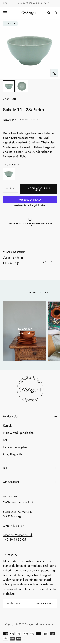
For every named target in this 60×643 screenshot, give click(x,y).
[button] (5, 12)
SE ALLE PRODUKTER (40, 292)
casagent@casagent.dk (17, 535)
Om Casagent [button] (11, 481)
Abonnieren (45, 603)
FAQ (6, 440)
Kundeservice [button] (10, 416)
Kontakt (7, 425)
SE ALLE (47, 262)
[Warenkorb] (55, 13)
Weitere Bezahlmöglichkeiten (30, 205)
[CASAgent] (30, 389)
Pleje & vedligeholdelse (18, 432)
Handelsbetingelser (15, 447)
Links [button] (5, 468)
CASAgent (9, 99)
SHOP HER (25, 332)
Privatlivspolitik (12, 454)
